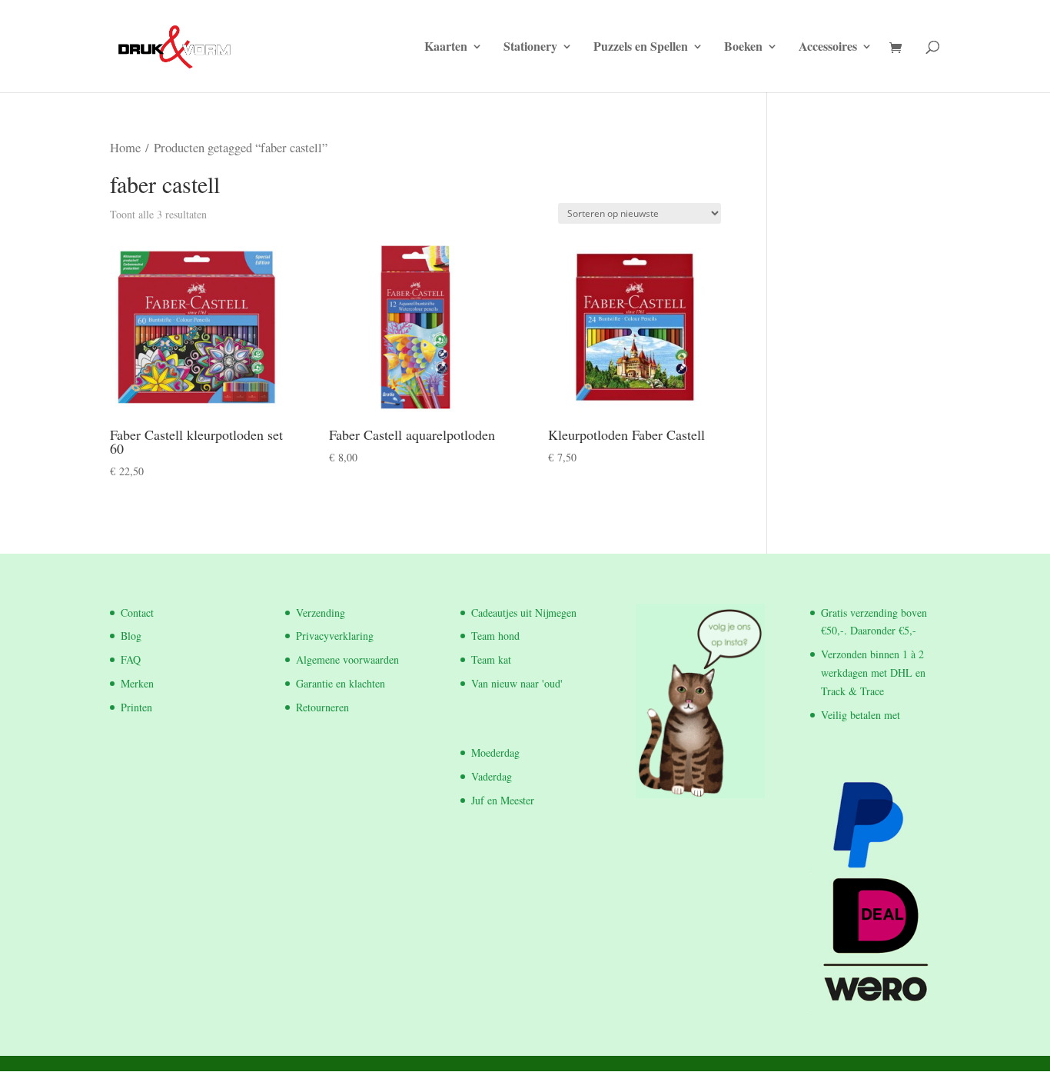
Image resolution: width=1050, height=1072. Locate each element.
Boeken (743, 48)
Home (125, 147)
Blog (131, 635)
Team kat (491, 659)
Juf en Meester (502, 800)
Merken (137, 683)
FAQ (131, 659)
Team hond (495, 635)
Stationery (530, 48)
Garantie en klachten (340, 683)
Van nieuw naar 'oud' (517, 683)
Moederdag (495, 752)
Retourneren (322, 707)
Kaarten (445, 48)
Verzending (320, 612)
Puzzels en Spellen (640, 48)
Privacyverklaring (335, 635)
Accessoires (828, 48)
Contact (137, 612)
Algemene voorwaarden (347, 659)
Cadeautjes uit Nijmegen (524, 612)
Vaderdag (491, 776)
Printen (136, 707)
